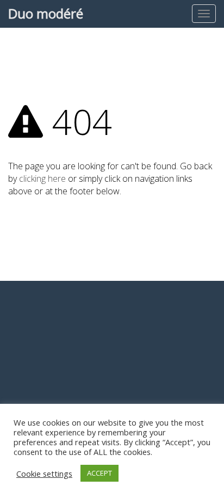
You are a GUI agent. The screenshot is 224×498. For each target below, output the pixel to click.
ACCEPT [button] (99, 473)
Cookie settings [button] (44, 473)
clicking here (42, 179)
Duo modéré (45, 13)
